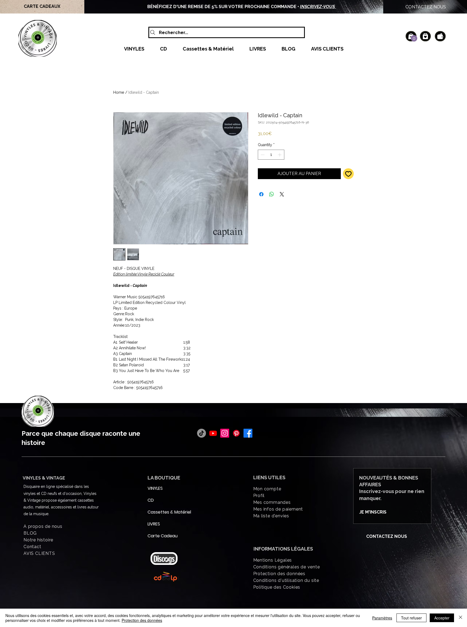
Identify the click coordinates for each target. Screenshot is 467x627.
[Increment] (280, 154)
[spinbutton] (271, 154)
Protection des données (142, 620)
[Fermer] (460, 618)
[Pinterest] (236, 433)
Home (118, 92)
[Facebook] (247, 433)
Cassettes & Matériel (161, 512)
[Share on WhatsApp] (271, 194)
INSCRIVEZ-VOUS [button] (313, 6)
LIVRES (154, 524)
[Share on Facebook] (261, 194)
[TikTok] (201, 433)
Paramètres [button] (382, 618)
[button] (414, 38)
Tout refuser (411, 618)
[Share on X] (282, 194)
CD (151, 500)
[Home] (425, 36)
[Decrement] (262, 154)
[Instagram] (224, 433)
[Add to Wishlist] (348, 173)
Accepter (441, 618)
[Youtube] (213, 433)
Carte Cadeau (161, 536)
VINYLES (155, 488)
